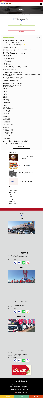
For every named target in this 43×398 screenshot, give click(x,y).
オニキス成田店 (13, 192)
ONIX (11, 194)
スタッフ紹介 (12, 201)
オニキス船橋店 (13, 188)
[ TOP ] (11, 384)
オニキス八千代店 (13, 190)
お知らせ (21, 24)
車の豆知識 (21, 31)
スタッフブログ (13, 203)
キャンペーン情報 (21, 28)
